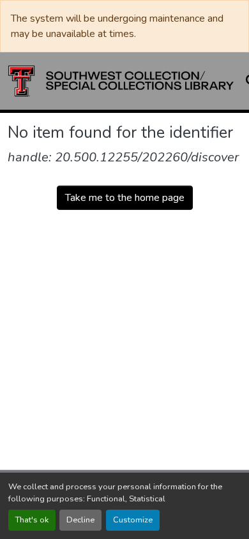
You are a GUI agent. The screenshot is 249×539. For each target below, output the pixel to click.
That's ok (32, 520)
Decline (80, 520)
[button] (121, 81)
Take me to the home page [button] (125, 198)
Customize (133, 520)
